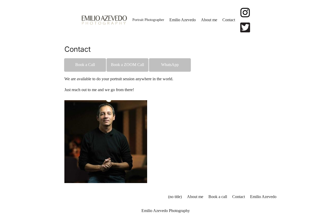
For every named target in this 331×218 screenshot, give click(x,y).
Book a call (217, 196)
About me (195, 196)
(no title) (175, 196)
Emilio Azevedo (263, 196)
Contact (238, 196)
